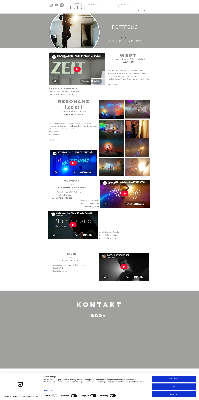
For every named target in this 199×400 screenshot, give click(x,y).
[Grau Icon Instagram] (51, 5)
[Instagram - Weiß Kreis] (92, 315)
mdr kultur (52, 91)
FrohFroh (52, 94)
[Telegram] (62, 5)
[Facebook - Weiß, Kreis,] (96, 315)
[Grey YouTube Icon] (56, 5)
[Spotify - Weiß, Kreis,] (100, 315)
